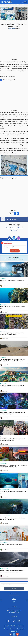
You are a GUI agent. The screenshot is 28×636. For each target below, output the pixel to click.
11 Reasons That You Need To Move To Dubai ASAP (12, 385)
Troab (20, 626)
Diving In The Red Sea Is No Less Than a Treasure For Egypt (12, 307)
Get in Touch (14, 607)
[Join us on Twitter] (14, 621)
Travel (6, 5)
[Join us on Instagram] (19, 621)
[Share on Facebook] (10, 634)
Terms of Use (14, 631)
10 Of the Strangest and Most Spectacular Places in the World (13, 492)
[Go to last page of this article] (18, 213)
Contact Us (12, 628)
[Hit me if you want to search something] (22, 2)
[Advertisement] (14, 45)
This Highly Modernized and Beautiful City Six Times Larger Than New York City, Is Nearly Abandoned (12, 360)
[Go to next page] (15, 213)
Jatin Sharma (12, 28)
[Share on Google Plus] (17, 634)
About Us (6, 628)
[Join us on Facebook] (9, 621)
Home (2, 5)
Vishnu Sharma (6, 576)
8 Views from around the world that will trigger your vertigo (12, 281)
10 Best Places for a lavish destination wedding (11, 544)
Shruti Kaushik (6, 549)
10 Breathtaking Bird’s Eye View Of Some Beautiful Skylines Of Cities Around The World (12, 333)
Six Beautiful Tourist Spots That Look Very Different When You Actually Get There (12, 439)
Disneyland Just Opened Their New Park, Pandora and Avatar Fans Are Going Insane (12, 413)
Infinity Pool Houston (11, 227)
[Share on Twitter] (14, 634)
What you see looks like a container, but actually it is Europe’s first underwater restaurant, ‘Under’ (12, 571)
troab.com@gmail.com (15, 611)
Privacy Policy (20, 628)
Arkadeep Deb (6, 312)
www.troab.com (15, 612)
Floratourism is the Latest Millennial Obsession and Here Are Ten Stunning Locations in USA (13, 465)
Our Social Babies (14, 594)
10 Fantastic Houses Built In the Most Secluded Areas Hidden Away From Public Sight (12, 518)
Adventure (14, 230)
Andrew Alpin (5, 364)
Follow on (14, 616)
